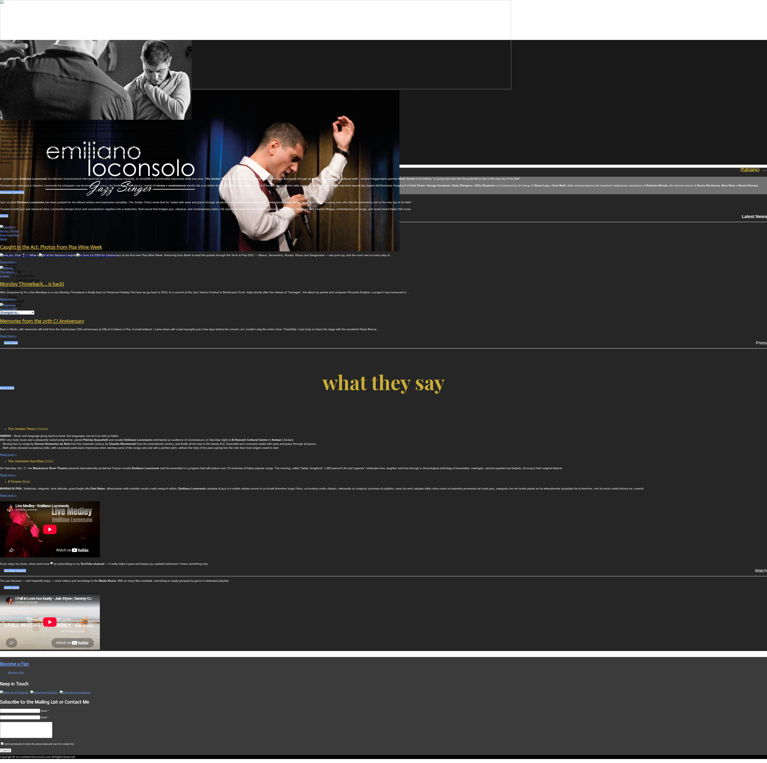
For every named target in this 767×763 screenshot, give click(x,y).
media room (11, 587)
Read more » (8, 262)
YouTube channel (15, 570)
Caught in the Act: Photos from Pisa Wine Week (51, 247)
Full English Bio (25, 275)
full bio (4, 215)
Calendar (14, 288)
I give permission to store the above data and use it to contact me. (39, 744)
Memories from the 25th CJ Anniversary (42, 321)
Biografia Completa (28, 280)
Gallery (13, 297)
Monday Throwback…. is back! (32, 284)
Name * (45, 710)
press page (7, 387)
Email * (45, 717)
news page (11, 342)
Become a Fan (14, 664)
